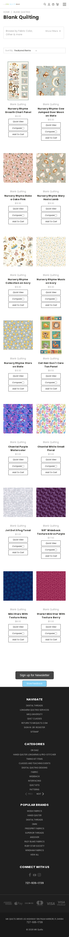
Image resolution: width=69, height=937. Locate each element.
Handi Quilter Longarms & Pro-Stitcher (34, 754)
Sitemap (34, 731)
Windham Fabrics (34, 850)
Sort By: (9, 50)
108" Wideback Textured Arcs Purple (51, 532)
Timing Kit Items (34, 758)
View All (34, 854)
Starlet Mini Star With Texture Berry (51, 615)
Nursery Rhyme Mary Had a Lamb (51, 197)
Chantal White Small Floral (51, 448)
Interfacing (34, 780)
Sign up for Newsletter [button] (34, 675)
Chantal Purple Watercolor (18, 448)
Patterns (34, 789)
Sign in (28, 727)
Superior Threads (34, 832)
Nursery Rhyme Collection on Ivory (18, 281)
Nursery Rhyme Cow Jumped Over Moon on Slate (51, 112)
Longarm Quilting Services (34, 709)
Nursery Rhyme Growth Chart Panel (18, 110)
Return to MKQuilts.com (34, 723)
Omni (34, 824)
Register (40, 727)
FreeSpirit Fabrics (34, 828)
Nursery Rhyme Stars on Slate (18, 364)
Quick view (18, 121)
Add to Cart (18, 134)
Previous (5, 933)
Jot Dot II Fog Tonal (18, 530)
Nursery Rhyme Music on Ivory (51, 281)
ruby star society (34, 845)
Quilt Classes (34, 718)
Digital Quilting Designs (34, 767)
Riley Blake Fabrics (34, 841)
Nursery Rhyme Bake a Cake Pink (18, 197)
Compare (17, 128)
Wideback (34, 776)
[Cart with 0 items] (57, 4)
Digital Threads (34, 705)
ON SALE (35, 750)
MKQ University (35, 714)
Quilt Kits (34, 785)
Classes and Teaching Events (34, 763)
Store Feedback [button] (34, 683)
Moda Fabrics (34, 811)
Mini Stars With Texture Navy (18, 615)
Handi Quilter (34, 815)
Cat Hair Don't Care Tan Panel (51, 364)
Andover (34, 837)
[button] (33, 33)
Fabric (34, 772)
